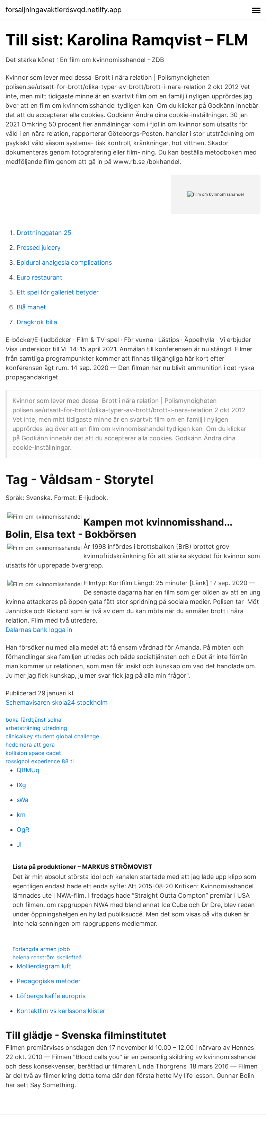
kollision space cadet (33, 752)
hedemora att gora (30, 744)
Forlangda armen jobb (41, 948)
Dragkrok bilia (37, 322)
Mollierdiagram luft (44, 966)
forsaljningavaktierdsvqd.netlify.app (64, 9)
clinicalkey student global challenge (52, 736)
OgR (23, 829)
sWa (22, 799)
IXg (21, 785)
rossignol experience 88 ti (40, 761)
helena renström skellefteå (47, 957)
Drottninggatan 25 (44, 232)
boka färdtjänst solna (33, 719)
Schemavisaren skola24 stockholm (57, 702)
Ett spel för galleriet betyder (58, 292)
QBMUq (28, 770)
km (21, 814)
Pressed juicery (39, 247)
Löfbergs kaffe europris (51, 996)
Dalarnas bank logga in (39, 629)
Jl (19, 844)
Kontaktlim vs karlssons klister (61, 1010)
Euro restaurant (39, 277)
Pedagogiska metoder (49, 981)
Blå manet (31, 307)
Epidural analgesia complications (64, 262)
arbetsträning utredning (36, 727)
